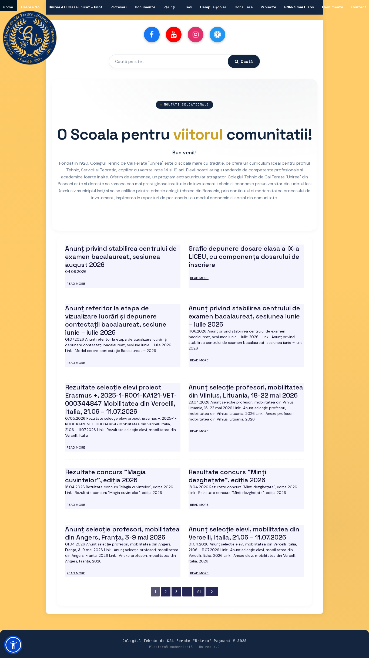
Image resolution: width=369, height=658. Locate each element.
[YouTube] (174, 34)
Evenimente (332, 7)
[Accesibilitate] (217, 34)
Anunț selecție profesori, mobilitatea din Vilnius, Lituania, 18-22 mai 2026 (246, 391)
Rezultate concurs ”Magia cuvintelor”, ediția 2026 (105, 476)
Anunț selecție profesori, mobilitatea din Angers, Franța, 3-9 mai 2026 (122, 533)
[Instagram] (195, 34)
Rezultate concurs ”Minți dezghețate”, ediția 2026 (227, 476)
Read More (76, 283)
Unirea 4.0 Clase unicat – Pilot (75, 7)
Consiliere (243, 7)
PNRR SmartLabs (299, 7)
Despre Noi (31, 7)
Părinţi (169, 7)
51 (199, 591)
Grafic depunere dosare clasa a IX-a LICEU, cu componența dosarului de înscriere (244, 256)
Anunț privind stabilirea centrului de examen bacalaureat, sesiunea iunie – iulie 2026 (244, 316)
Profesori (118, 7)
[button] (13, 645)
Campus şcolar (213, 7)
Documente (145, 7)
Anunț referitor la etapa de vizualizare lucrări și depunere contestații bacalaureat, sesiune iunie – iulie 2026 (115, 320)
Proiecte (268, 7)
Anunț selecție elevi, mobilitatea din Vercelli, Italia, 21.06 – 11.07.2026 (244, 533)
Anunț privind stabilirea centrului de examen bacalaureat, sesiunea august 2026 (121, 256)
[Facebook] (152, 34)
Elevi (187, 7)
